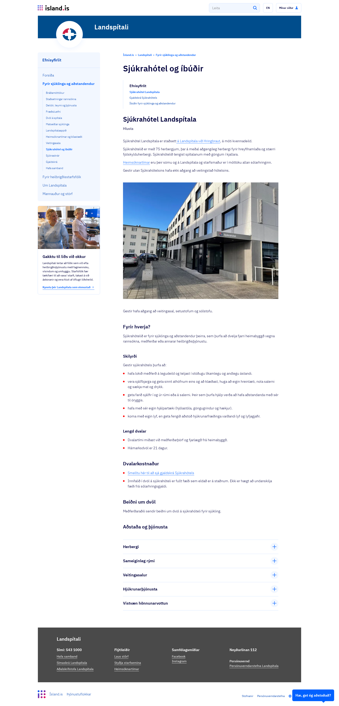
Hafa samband (67, 656)
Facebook (178, 656)
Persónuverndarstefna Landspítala (254, 666)
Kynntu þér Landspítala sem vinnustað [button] (66, 287)
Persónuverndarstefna (271, 696)
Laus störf (121, 656)
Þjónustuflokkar (79, 694)
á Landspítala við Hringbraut (198, 141)
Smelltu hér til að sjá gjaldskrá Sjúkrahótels (161, 473)
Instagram (179, 661)
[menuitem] (69, 75)
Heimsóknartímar (136, 162)
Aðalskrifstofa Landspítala (75, 669)
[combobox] (234, 8)
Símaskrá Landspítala (72, 663)
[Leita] (255, 8)
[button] (268, 8)
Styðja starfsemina (127, 663)
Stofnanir (247, 696)
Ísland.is (56, 694)
